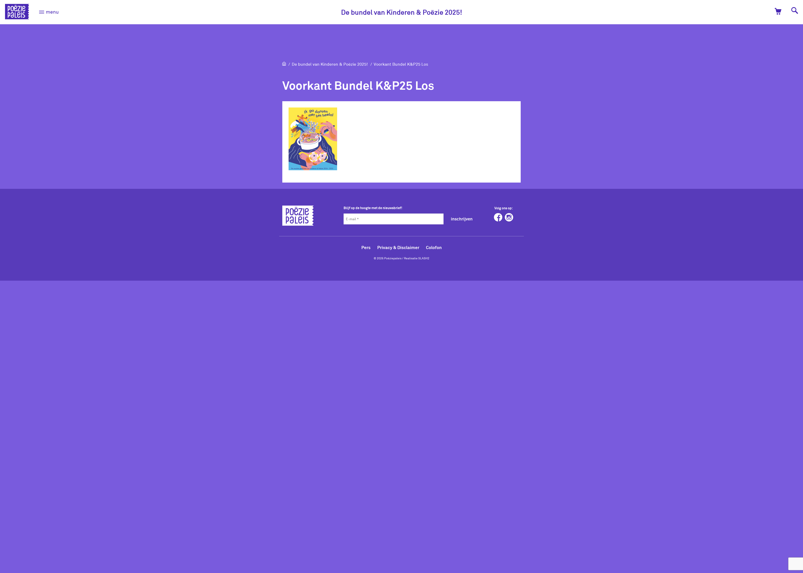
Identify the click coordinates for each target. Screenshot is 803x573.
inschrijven (462, 218)
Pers (366, 247)
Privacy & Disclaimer (398, 247)
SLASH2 (423, 258)
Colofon (434, 247)
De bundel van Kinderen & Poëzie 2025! (401, 12)
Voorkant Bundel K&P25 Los (401, 64)
